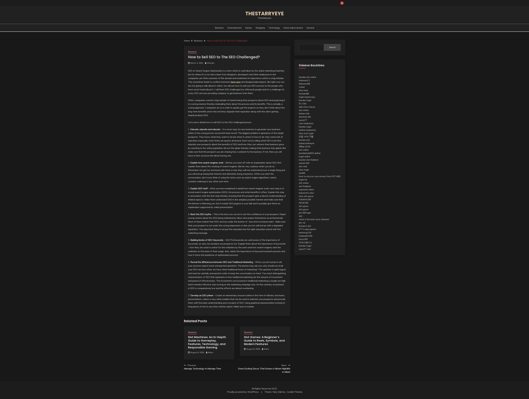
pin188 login (305, 212)
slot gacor (303, 206)
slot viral (303, 166)
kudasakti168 (305, 235)
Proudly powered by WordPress (243, 391)
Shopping (260, 27)
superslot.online (306, 189)
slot (300, 216)
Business (219, 27)
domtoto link (305, 116)
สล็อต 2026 (304, 146)
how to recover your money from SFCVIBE (320, 176)
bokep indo (304, 113)
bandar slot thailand (308, 159)
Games (248, 27)
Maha (210, 352)
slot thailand (305, 186)
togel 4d (303, 179)
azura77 (303, 120)
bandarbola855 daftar (310, 153)
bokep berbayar (306, 143)
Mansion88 (304, 83)
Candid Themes (294, 391)
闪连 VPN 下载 (306, 136)
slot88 (302, 173)
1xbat (302, 87)
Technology (274, 27)
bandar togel (305, 100)
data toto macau (307, 106)
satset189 (304, 163)
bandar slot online (307, 77)
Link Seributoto (306, 123)
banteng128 (305, 232)
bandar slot (304, 140)
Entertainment (234, 27)
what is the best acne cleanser (314, 219)
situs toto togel (306, 133)
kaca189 (303, 239)
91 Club (302, 103)
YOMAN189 (305, 199)
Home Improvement (293, 27)
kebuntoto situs (306, 192)
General (310, 27)
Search (332, 47)
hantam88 (304, 93)
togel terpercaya (307, 97)
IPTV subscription (307, 229)
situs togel (304, 169)
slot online (304, 110)
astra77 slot (305, 249)
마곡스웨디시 (305, 242)
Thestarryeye (264, 13)
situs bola (303, 90)
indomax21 (304, 80)
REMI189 (303, 202)
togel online (304, 156)
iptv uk (302, 222)
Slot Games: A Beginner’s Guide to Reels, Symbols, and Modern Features (264, 340)
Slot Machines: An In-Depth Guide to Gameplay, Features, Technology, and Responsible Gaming (207, 342)
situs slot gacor (306, 196)
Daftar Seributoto (307, 130)
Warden (210, 63)
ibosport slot (305, 226)
